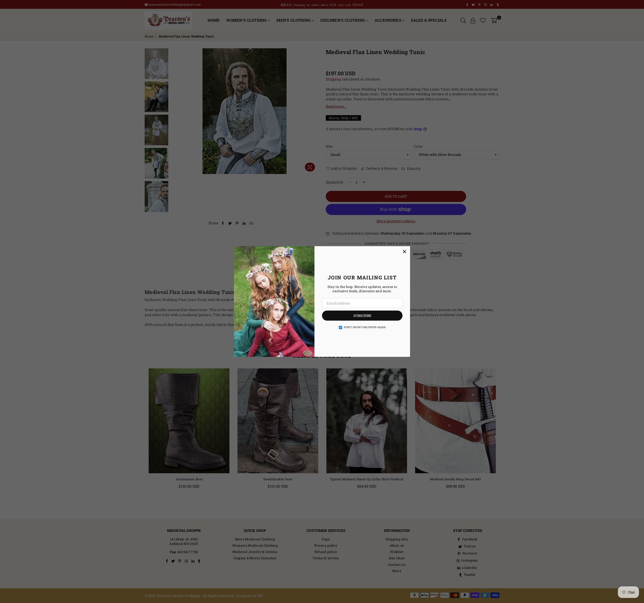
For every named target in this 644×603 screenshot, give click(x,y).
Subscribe (362, 315)
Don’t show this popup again (365, 327)
